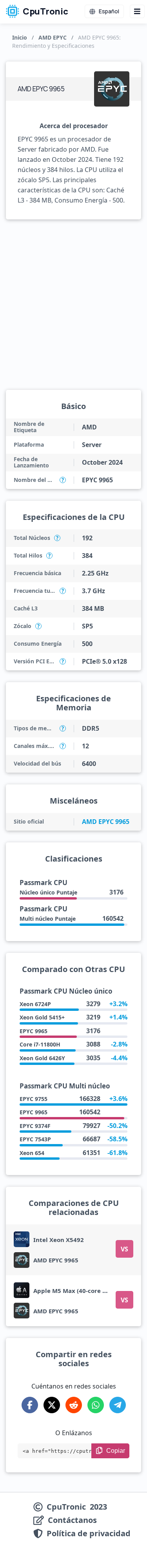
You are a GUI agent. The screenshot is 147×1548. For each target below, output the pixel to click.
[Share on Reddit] (73, 1405)
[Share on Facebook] (30, 1405)
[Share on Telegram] (117, 1405)
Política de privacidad (89, 1533)
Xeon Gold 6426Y (42, 1058)
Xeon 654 (32, 1153)
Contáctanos (72, 1520)
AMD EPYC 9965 (105, 821)
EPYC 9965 (33, 1031)
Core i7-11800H (40, 1044)
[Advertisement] (73, 304)
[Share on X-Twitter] (52, 1405)
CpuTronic (44, 11)
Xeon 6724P (35, 1004)
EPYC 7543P (35, 1139)
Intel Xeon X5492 (58, 1240)
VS (124, 1249)
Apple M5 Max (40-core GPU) (74, 1291)
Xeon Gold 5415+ (42, 1017)
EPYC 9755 (33, 1099)
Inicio (19, 37)
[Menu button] (137, 11)
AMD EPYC (52, 37)
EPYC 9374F (35, 1126)
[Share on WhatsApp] (95, 1405)
